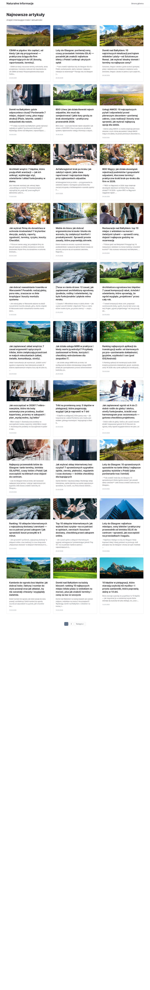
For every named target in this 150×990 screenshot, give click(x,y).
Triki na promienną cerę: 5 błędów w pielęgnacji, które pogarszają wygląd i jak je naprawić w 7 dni (75, 408)
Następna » (80, 624)
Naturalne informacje (19, 3)
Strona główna (137, 3)
